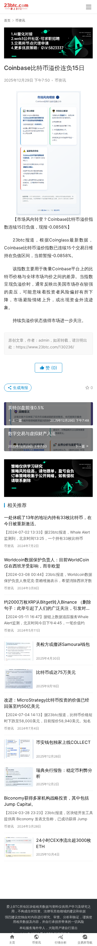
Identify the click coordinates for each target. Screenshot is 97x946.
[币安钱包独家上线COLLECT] (18, 749)
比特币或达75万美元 (56, 672)
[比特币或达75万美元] (18, 679)
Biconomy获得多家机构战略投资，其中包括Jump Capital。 (46, 801)
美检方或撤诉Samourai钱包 (63, 644)
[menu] (88, 7)
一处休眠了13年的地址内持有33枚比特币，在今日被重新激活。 (48, 520)
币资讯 (60, 80)
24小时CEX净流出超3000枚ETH (63, 843)
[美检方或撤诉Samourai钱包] (18, 651)
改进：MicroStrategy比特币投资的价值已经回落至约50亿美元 (46, 703)
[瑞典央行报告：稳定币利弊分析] (18, 777)
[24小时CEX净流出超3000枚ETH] (18, 847)
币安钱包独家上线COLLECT (63, 742)
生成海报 (20, 387)
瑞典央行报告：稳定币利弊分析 (64, 773)
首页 (7, 20)
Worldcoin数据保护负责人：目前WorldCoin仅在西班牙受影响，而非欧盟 (46, 562)
